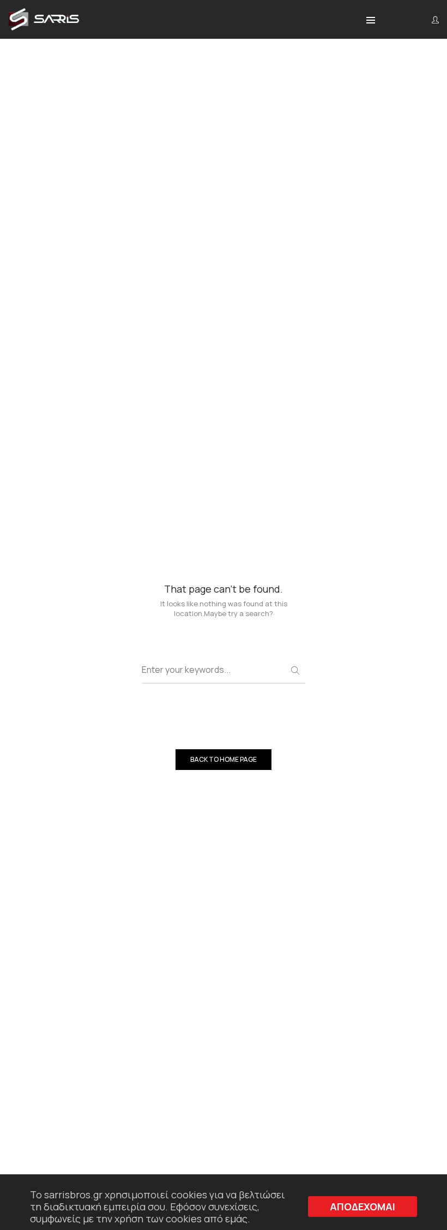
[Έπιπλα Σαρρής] (44, 27)
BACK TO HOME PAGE (223, 759)
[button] (370, 21)
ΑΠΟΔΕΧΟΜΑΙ (362, 1206)
